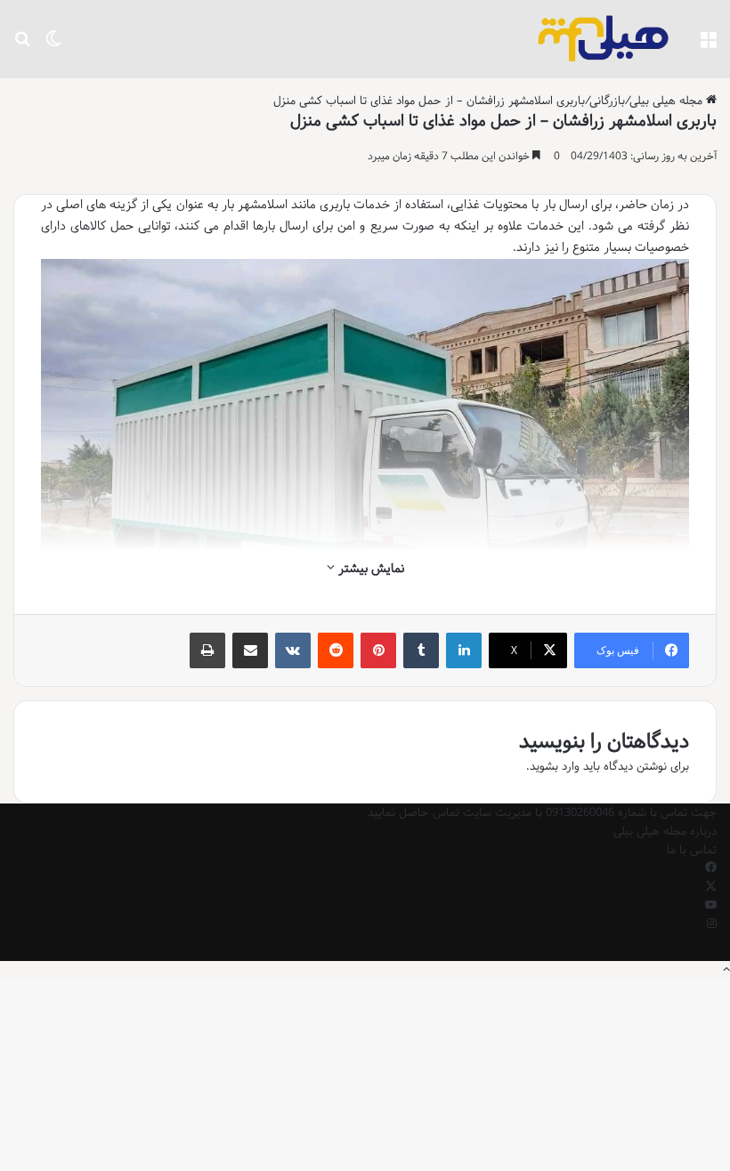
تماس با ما (692, 850)
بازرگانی (607, 100)
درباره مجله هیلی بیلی (665, 831)
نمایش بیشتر (369, 568)
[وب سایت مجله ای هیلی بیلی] (603, 39)
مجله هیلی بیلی (667, 100)
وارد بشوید (555, 766)
